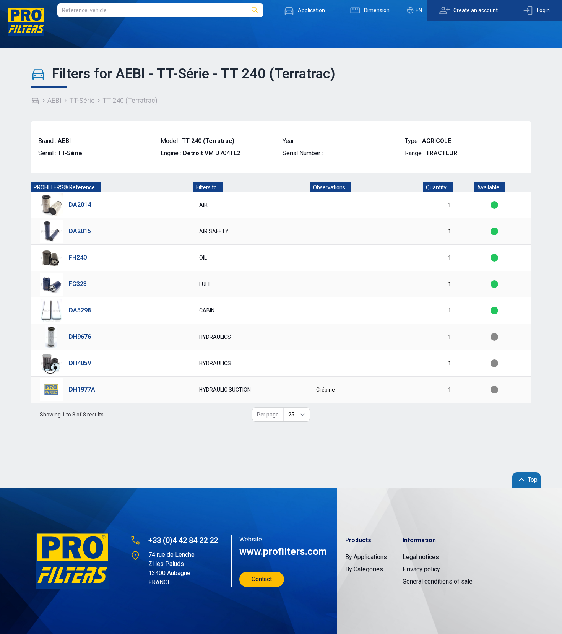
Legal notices (421, 557)
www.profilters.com (282, 551)
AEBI (54, 100)
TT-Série (82, 100)
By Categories (364, 569)
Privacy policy (421, 569)
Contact (262, 579)
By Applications (366, 557)
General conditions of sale (438, 581)
